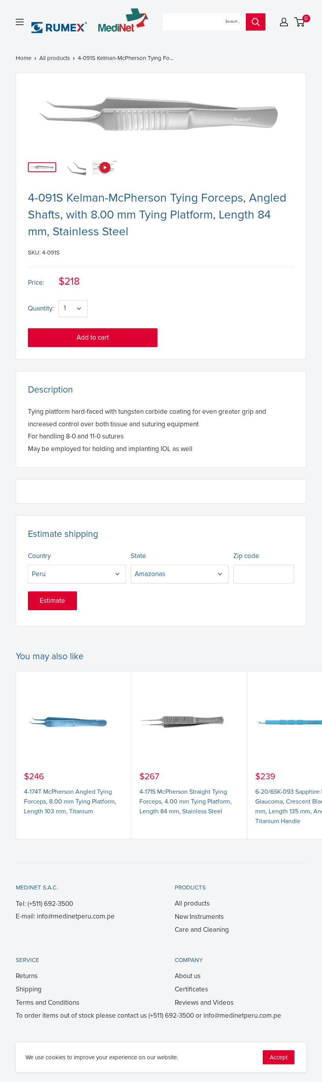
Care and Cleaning (202, 930)
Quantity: (41, 308)
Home (23, 58)
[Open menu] (20, 22)
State (138, 556)
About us (188, 976)
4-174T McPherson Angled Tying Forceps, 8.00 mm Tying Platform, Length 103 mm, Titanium (70, 801)
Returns (27, 976)
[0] (300, 22)
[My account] (284, 22)
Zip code (246, 556)
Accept (278, 1057)
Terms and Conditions (47, 1002)
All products (54, 58)
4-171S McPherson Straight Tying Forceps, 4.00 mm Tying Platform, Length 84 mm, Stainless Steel (185, 801)
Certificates (191, 989)
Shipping (29, 989)
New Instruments (199, 917)
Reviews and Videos (204, 1002)
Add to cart (93, 337)
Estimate (52, 600)
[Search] (255, 22)
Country (39, 556)
